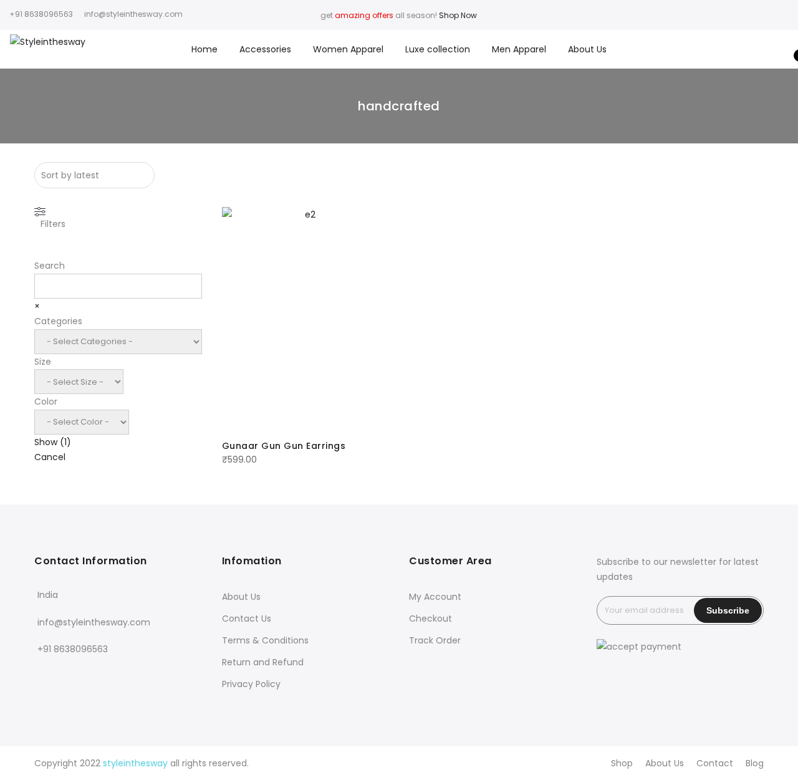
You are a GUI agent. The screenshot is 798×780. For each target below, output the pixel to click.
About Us (587, 49)
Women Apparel (348, 49)
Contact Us (246, 618)
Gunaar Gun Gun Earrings (284, 446)
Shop (622, 763)
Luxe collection (437, 49)
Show (52, 442)
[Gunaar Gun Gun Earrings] (305, 318)
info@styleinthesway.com (93, 622)
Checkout (430, 618)
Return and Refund (263, 662)
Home (204, 49)
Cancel (49, 457)
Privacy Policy (251, 684)
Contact (714, 763)
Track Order (435, 640)
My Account (435, 596)
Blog (755, 763)
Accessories (265, 49)
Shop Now (458, 15)
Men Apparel (519, 49)
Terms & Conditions (265, 640)
